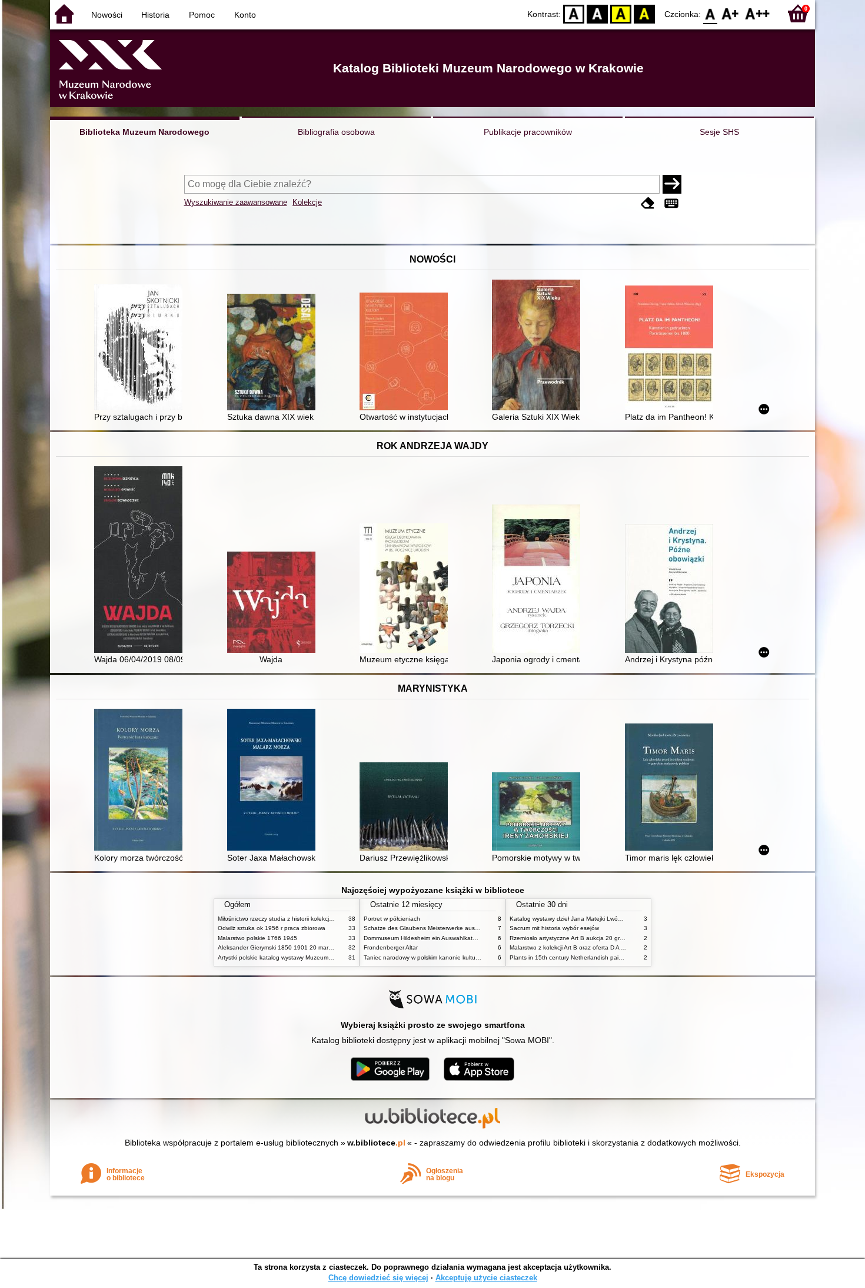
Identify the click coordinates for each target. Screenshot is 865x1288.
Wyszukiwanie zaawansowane (235, 202)
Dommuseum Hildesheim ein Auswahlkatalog (424, 938)
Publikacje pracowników (528, 132)
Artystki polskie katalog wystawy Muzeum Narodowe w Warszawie (306, 957)
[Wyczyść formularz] (647, 203)
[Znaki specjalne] (671, 203)
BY (644, 13)
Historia (155, 14)
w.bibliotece (376, 1142)
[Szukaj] (672, 184)
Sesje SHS (719, 132)
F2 (757, 13)
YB (620, 13)
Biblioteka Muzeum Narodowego (144, 132)
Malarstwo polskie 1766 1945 (257, 938)
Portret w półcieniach (392, 918)
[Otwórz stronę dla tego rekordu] (141, 348)
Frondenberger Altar (391, 947)
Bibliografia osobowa (336, 132)
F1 (730, 13)
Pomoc (202, 14)
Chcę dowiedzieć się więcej (378, 1277)
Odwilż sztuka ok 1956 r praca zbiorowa (271, 928)
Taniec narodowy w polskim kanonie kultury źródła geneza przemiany (457, 957)
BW (597, 13)
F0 (710, 13)
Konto (245, 14)
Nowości (106, 14)
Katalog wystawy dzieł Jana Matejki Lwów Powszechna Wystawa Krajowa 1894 (617, 918)
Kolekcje (307, 202)
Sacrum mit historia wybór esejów (554, 928)
